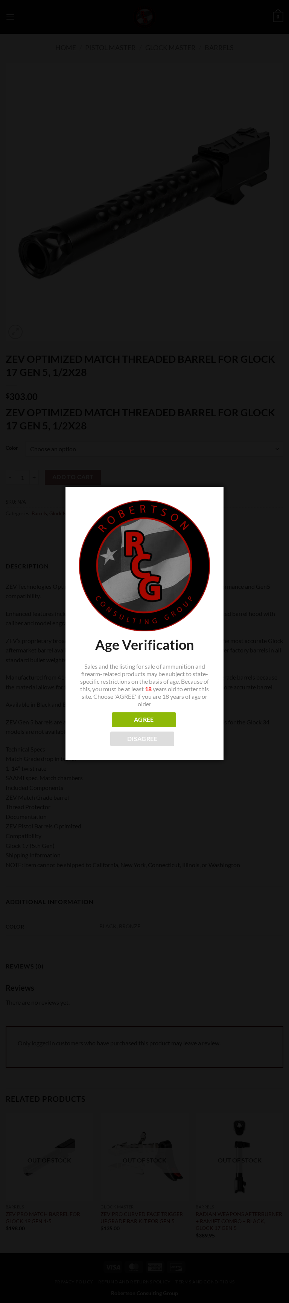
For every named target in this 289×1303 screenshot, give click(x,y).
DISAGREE (142, 738)
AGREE (144, 719)
